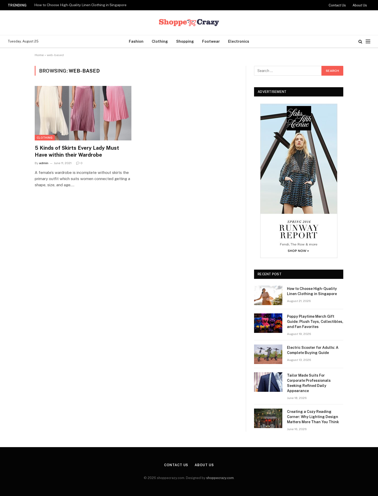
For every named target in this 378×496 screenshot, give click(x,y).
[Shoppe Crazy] (188, 22)
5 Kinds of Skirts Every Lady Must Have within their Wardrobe (77, 151)
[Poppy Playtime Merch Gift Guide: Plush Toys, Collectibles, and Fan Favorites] (268, 323)
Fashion (136, 41)
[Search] (360, 41)
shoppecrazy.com (220, 478)
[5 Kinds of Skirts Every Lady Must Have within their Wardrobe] (83, 113)
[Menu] (368, 41)
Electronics (238, 41)
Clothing (160, 41)
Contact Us (337, 5)
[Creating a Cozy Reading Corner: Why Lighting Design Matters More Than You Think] (268, 418)
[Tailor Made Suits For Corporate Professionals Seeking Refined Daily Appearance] (268, 382)
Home (39, 55)
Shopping (185, 41)
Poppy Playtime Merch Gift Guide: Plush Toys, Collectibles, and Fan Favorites (315, 321)
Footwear (211, 41)
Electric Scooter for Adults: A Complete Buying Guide (312, 350)
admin (43, 163)
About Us (360, 5)
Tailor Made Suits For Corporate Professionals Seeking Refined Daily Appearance (309, 383)
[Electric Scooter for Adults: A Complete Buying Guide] (268, 354)
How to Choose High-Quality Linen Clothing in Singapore (80, 5)
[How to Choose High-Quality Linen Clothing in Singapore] (268, 295)
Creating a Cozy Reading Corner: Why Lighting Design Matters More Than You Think (313, 417)
